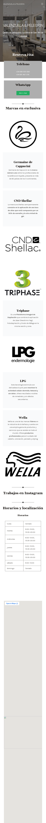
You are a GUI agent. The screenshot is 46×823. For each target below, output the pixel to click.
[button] (23, 93)
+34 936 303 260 (23, 72)
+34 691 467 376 (22, 74)
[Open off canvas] (42, 4)
